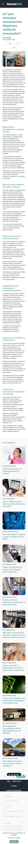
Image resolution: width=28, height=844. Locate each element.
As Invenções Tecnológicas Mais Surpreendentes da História (12, 729)
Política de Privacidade (14, 790)
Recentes (8, 801)
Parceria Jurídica (17, 826)
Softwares (19, 816)
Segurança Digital (10, 816)
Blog (8, 781)
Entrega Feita (19, 828)
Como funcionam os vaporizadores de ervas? (12, 471)
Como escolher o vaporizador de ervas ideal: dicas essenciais (13, 667)
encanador (15, 136)
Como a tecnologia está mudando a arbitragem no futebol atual (14, 700)
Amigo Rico (9, 826)
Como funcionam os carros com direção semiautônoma (12, 569)
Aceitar (14, 841)
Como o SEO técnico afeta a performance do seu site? (14, 503)
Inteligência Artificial (11, 811)
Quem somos (16, 781)
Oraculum (15, 831)
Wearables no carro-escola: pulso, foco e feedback (12, 763)
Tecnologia (15, 801)
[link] (14, 776)
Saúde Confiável (10, 828)
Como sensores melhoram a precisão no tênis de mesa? (14, 602)
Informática (9, 806)
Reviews (20, 811)
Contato (14, 786)
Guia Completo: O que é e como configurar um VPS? (14, 536)
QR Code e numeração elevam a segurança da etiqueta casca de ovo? (14, 635)
